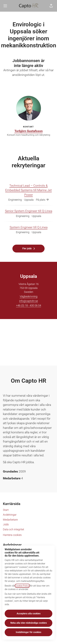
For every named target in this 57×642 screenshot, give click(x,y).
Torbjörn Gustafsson (28, 131)
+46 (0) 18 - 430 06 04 (28, 305)
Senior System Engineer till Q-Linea (28, 211)
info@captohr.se (28, 300)
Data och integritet (13, 529)
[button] (51, 6)
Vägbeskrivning (28, 296)
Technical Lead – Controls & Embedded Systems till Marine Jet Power (28, 190)
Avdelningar (10, 514)
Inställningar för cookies (28, 632)
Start (6, 509)
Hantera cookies (12, 534)
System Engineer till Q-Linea (29, 227)
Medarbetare (10, 519)
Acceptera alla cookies (28, 613)
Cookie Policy (22, 585)
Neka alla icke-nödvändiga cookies (28, 622)
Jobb (6, 524)
